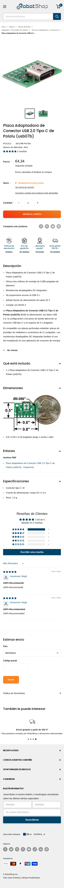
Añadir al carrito (32, 214)
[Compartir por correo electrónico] (59, 226)
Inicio (3, 27)
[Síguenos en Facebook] (5, 849)
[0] (58, 6)
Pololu (7, 143)
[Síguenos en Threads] (46, 849)
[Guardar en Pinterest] (47, 226)
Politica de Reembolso (14, 693)
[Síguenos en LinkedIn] (41, 849)
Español (38, 834)
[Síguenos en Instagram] (17, 849)
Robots (11, 27)
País (5, 646)
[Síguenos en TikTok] (35, 849)
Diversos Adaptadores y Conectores (45, 30)
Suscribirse (32, 819)
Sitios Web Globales (11, 834)
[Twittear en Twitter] (53, 226)
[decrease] (18, 202)
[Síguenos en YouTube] (29, 849)
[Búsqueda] (57, 16)
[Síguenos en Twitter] (11, 849)
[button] (10, 151)
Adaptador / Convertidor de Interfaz (15, 30)
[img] (9, 572)
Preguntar (40, 252)
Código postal (10, 660)
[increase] (37, 202)
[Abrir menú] (4, 6)
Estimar (11, 680)
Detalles (8, 252)
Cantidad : (8, 202)
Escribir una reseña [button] (32, 552)
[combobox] (28, 16)
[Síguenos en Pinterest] (23, 849)
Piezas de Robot (24, 27)
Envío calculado (23, 172)
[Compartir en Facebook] (41, 226)
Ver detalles (24, 252)
